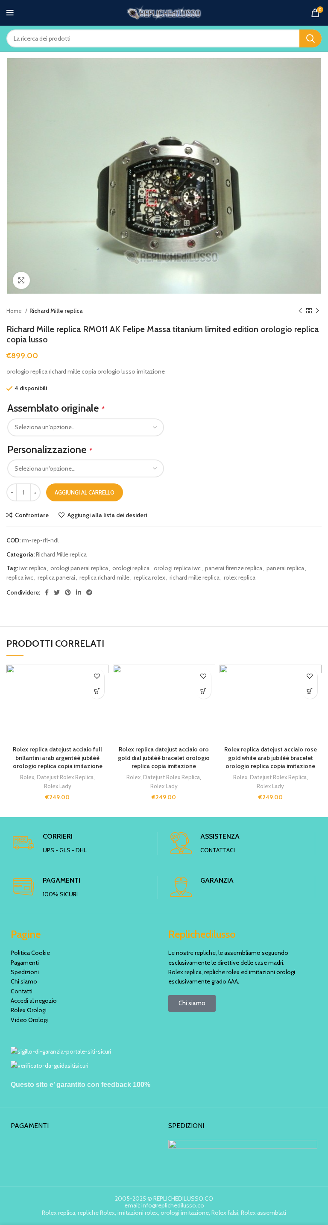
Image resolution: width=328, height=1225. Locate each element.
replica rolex (149, 577)
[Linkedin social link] (78, 592)
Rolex (27, 777)
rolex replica (239, 577)
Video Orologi (29, 1020)
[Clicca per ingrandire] (21, 280)
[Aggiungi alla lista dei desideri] (96, 676)
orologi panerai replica (79, 568)
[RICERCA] (310, 38)
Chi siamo (24, 981)
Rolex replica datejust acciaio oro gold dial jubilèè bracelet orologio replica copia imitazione (164, 757)
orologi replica (130, 568)
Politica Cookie (30, 953)
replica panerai (56, 577)
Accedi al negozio (34, 1000)
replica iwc (19, 577)
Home (14, 310)
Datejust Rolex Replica (65, 777)
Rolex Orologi (29, 1010)
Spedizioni (25, 972)
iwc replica (32, 568)
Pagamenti (25, 962)
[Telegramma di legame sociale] (89, 592)
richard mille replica (195, 577)
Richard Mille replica (55, 310)
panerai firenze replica (233, 568)
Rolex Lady (57, 786)
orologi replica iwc (177, 568)
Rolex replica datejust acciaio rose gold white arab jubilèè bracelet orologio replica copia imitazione (270, 757)
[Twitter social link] (56, 592)
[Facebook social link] (46, 592)
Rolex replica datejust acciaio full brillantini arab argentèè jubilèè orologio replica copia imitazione (57, 757)
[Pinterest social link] (67, 592)
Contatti (21, 991)
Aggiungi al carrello (84, 492)
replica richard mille (104, 577)
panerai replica (285, 568)
